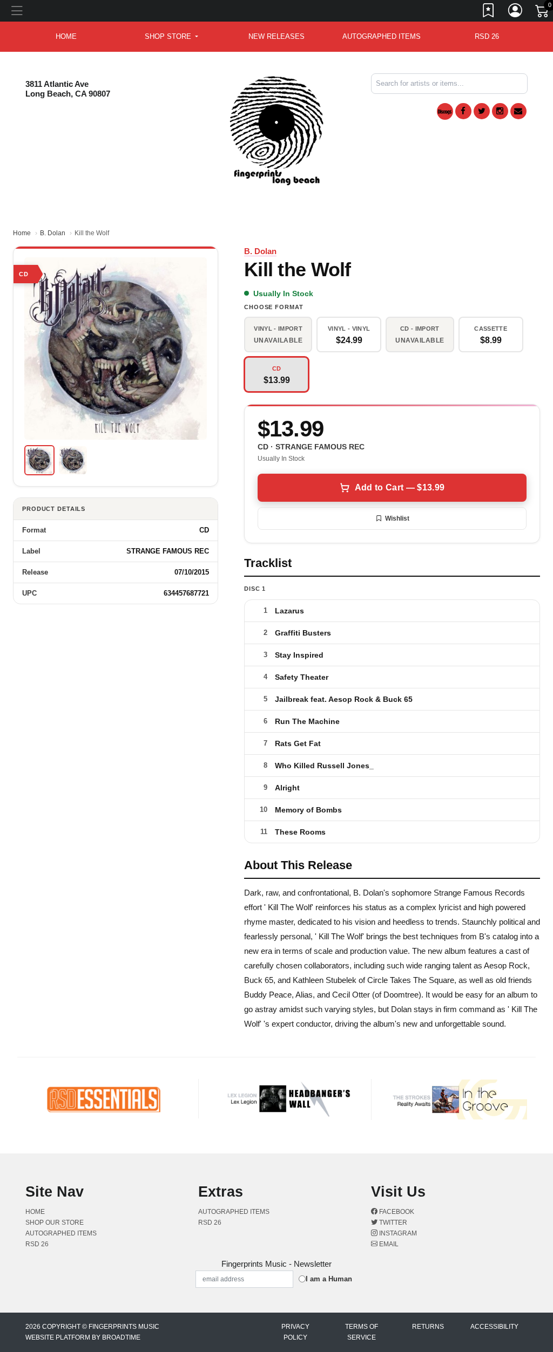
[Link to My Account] (515, 12)
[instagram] (500, 111)
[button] (171, 36)
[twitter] (482, 111)
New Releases (276, 36)
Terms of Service (361, 1332)
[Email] (518, 111)
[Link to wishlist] (488, 12)
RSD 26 (487, 36)
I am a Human (329, 1279)
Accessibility (494, 1326)
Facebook (395, 1212)
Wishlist (397, 518)
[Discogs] (445, 111)
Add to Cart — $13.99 (399, 487)
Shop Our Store (54, 1222)
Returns (428, 1326)
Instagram (397, 1233)
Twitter (392, 1222)
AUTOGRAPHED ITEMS (381, 36)
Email (388, 1244)
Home (22, 233)
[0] (542, 13)
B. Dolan (52, 233)
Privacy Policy (295, 1332)
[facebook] (463, 111)
